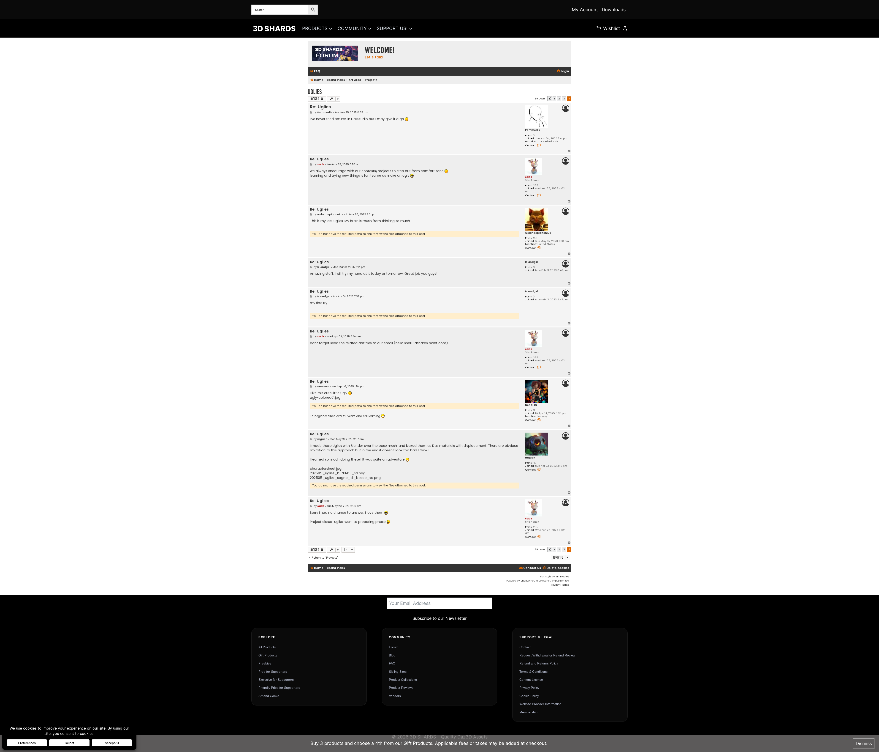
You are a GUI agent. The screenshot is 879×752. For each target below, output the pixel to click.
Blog (392, 655)
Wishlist (611, 28)
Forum (394, 647)
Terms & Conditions (533, 671)
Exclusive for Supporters (276, 679)
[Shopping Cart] (599, 28)
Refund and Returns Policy (538, 663)
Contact (525, 647)
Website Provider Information (540, 704)
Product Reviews (401, 687)
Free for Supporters (272, 671)
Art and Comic (268, 696)
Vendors (395, 696)
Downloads (614, 9)
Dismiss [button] (864, 743)
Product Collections (403, 679)
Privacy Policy (529, 687)
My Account (585, 9)
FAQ (392, 663)
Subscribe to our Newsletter (439, 618)
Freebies (264, 663)
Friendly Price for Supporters (279, 687)
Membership (528, 712)
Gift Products (267, 655)
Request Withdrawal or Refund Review (547, 655)
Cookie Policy (529, 696)
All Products (267, 647)
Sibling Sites (398, 671)
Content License (531, 679)
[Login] (625, 28)
